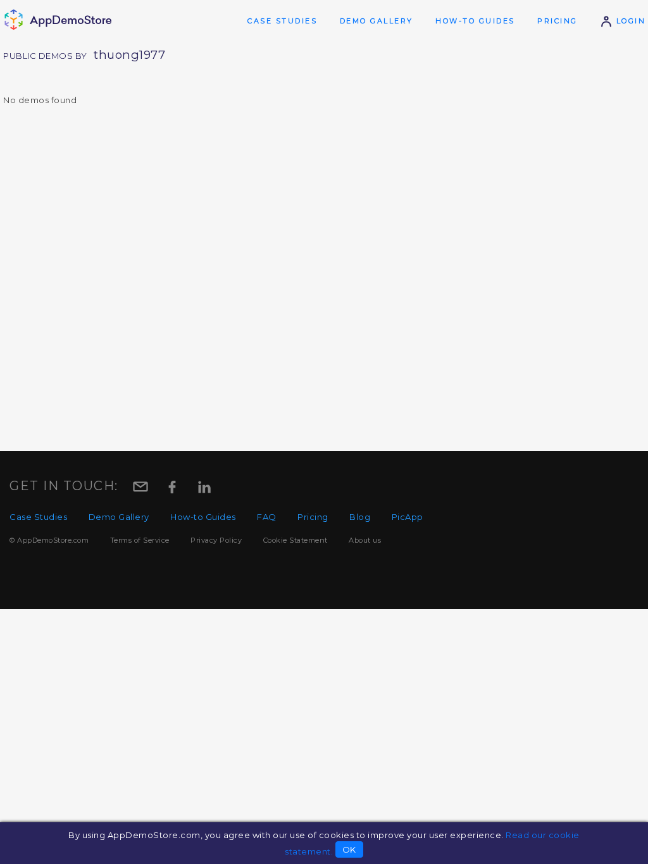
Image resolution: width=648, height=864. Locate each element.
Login (629, 20)
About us (365, 540)
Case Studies (282, 20)
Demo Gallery (376, 20)
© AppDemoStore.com (49, 540)
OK (349, 849)
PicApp (407, 517)
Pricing (557, 20)
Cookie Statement (295, 540)
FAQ (267, 517)
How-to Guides (475, 20)
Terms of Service (140, 540)
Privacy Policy (216, 540)
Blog (359, 517)
